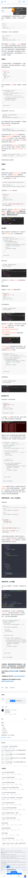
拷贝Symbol (4, 730)
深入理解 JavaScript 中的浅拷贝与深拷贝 (10, 787)
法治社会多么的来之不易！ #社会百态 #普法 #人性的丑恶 (11, 850)
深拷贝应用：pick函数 (5, 737)
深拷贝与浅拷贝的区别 (6, 828)
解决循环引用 (5, 732)
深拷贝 (2, 725)
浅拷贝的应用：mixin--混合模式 (7, 735)
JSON (3, 727)
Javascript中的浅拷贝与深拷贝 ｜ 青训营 (10, 812)
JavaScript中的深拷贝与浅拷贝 (8, 772)
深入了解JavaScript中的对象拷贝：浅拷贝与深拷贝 (12, 797)
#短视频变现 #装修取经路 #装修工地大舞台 (8, 854)
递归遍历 (4, 728)
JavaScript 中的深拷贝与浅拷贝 (8, 777)
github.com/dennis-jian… (8, 681)
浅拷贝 (2, 722)
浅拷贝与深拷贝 (5, 823)
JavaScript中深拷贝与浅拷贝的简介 (9, 792)
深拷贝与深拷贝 (5, 833)
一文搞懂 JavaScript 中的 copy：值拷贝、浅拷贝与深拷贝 (14, 843)
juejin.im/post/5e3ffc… (20, 676)
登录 (24, 1)
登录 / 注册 (12, 700)
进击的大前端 (14, 671)
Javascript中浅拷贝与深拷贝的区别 (9, 817)
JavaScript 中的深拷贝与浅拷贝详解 (9, 807)
